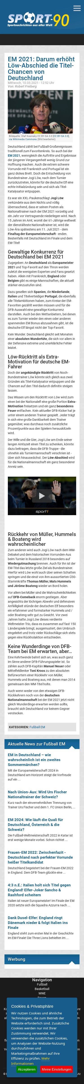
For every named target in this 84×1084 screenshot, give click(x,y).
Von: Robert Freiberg (22, 86)
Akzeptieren (26, 1069)
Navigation (42, 979)
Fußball (42, 984)
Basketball (42, 989)
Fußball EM (37, 727)
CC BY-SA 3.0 (61, 136)
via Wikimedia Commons (23, 139)
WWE (42, 993)
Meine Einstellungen (56, 1069)
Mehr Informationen (30, 1061)
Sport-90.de (38, 19)
